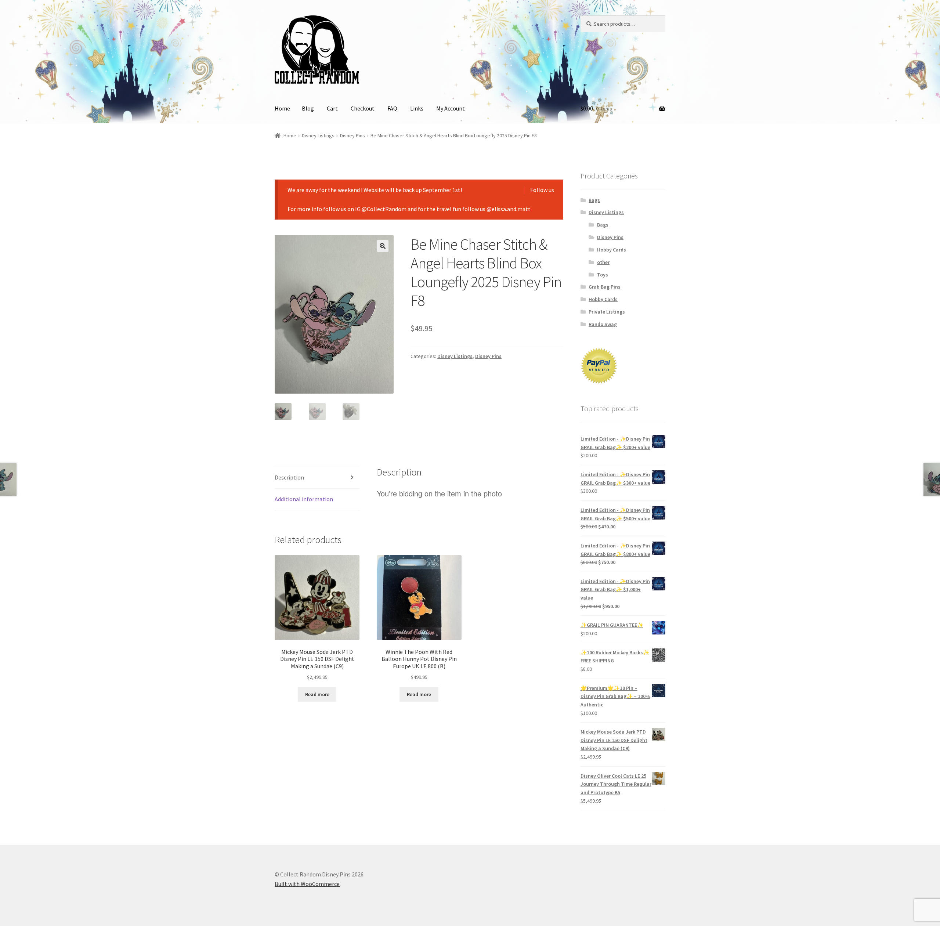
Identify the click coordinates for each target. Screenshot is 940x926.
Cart (332, 108)
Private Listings (607, 311)
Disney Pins (352, 135)
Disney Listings (318, 135)
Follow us (542, 189)
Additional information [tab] (304, 499)
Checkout (363, 108)
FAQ (392, 108)
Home (282, 108)
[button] (382, 246)
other (603, 262)
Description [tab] (289, 477)
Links (416, 108)
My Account (450, 108)
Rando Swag (603, 324)
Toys (602, 274)
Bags (594, 200)
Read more (317, 694)
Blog (308, 108)
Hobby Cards (611, 249)
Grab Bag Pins (605, 286)
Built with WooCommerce (307, 883)
